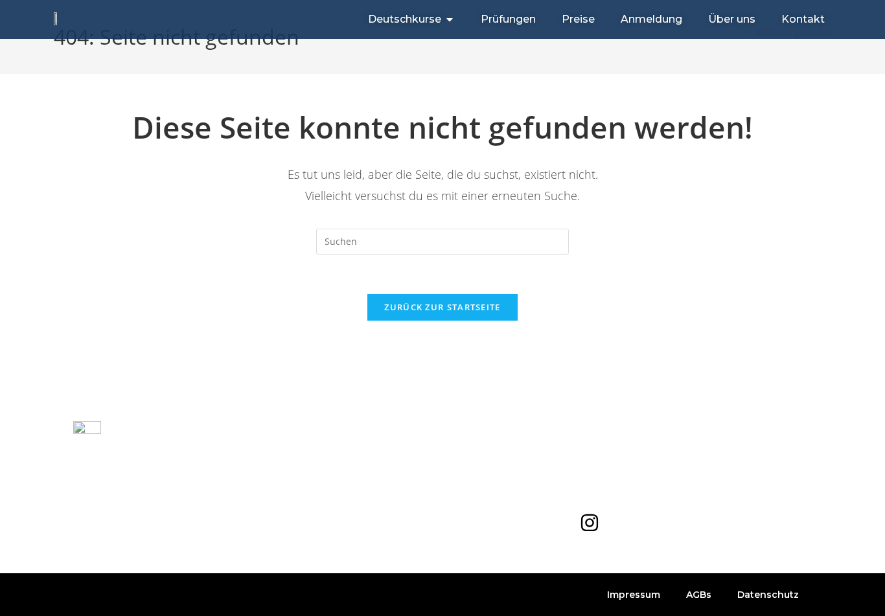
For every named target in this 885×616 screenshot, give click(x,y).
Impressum (633, 594)
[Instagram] (589, 522)
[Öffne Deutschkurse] (449, 19)
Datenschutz (768, 594)
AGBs (698, 594)
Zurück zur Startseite (442, 307)
